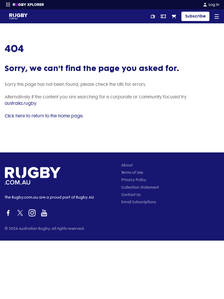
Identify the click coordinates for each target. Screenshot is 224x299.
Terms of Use (132, 172)
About (127, 165)
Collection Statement (140, 187)
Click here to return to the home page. (44, 116)
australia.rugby (20, 103)
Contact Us (131, 194)
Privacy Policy (133, 180)
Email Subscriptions (138, 202)
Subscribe (195, 16)
